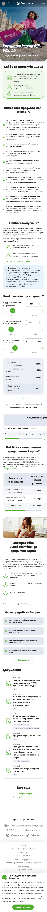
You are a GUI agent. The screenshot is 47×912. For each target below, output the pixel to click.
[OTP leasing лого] (14, 835)
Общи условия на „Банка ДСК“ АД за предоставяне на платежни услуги (27, 719)
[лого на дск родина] (14, 830)
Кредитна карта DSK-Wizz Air (26, 735)
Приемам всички (23, 907)
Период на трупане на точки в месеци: (11, 341)
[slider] (13, 310)
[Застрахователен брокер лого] (23, 825)
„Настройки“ (12, 898)
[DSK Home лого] (33, 835)
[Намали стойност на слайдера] (4, 311)
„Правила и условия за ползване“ (13, 901)
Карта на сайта (23, 856)
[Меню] (43, 3)
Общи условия (31, 261)
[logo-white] (25, 4)
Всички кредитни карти (22, 794)
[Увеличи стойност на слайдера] (42, 311)
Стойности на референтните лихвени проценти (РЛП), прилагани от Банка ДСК (26, 683)
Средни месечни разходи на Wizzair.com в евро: (12, 322)
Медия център (23, 867)
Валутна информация (23, 859)
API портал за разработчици (23, 848)
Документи (23, 852)
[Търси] (9, 4)
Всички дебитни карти (22, 797)
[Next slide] (44, 438)
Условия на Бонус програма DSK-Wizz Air (26, 770)
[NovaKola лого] (32, 830)
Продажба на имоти (23, 870)
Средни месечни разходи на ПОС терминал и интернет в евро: (12, 304)
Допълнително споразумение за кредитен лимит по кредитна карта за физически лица (27, 700)
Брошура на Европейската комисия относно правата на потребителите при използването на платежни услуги (26, 752)
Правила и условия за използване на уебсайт (23, 863)
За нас (23, 845)
